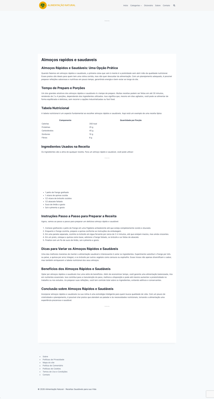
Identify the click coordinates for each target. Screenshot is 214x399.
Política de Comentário (53, 366)
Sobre (157, 5)
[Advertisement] (107, 37)
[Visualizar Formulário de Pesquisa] (174, 5)
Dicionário (148, 5)
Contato (166, 5)
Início (125, 5)
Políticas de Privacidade (53, 359)
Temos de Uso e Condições (55, 372)
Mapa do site (48, 362)
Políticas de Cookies (52, 369)
